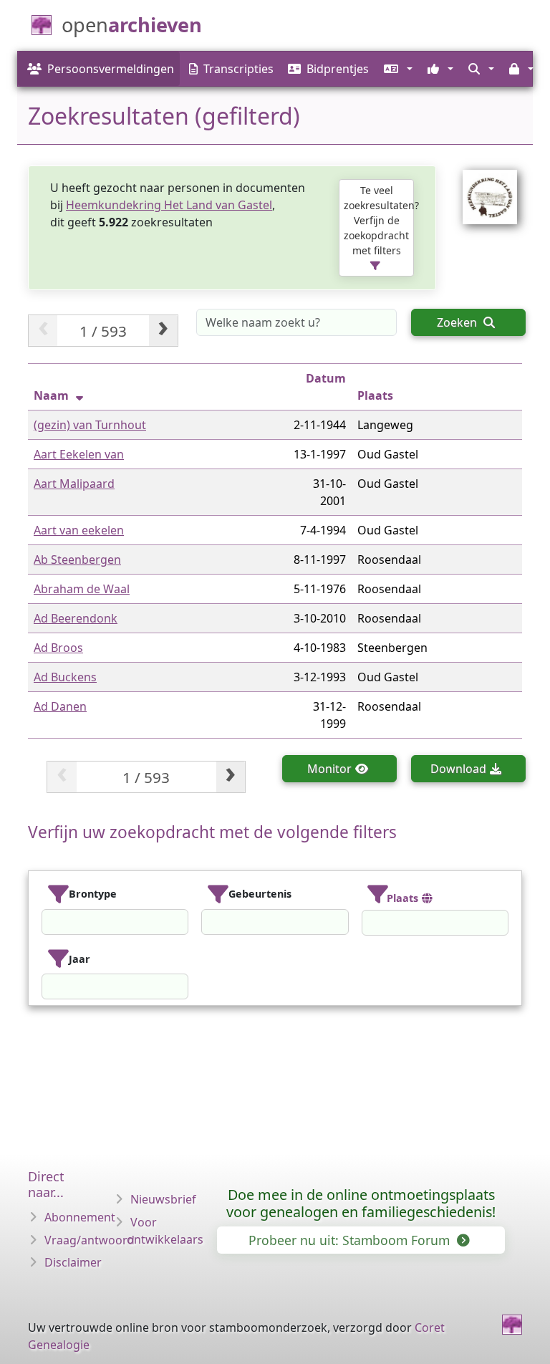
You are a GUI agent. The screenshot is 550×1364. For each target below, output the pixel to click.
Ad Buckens (65, 677)
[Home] (512, 1325)
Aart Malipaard (74, 483)
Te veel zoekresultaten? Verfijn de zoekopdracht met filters (378, 220)
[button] (396, 69)
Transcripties (238, 69)
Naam (51, 395)
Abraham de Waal (82, 589)
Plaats (375, 395)
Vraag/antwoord (89, 1240)
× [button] (179, 922)
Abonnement (79, 1217)
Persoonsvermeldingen (110, 69)
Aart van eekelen (79, 530)
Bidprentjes (338, 69)
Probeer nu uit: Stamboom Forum (351, 1240)
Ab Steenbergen (77, 559)
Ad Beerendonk (75, 618)
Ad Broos (58, 647)
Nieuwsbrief (163, 1199)
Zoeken (458, 322)
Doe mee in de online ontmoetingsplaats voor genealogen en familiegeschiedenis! (361, 1203)
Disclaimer (73, 1262)
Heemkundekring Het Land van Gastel (169, 205)
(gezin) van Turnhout (90, 425)
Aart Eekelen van (79, 454)
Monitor (329, 769)
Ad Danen (60, 706)
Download (458, 769)
